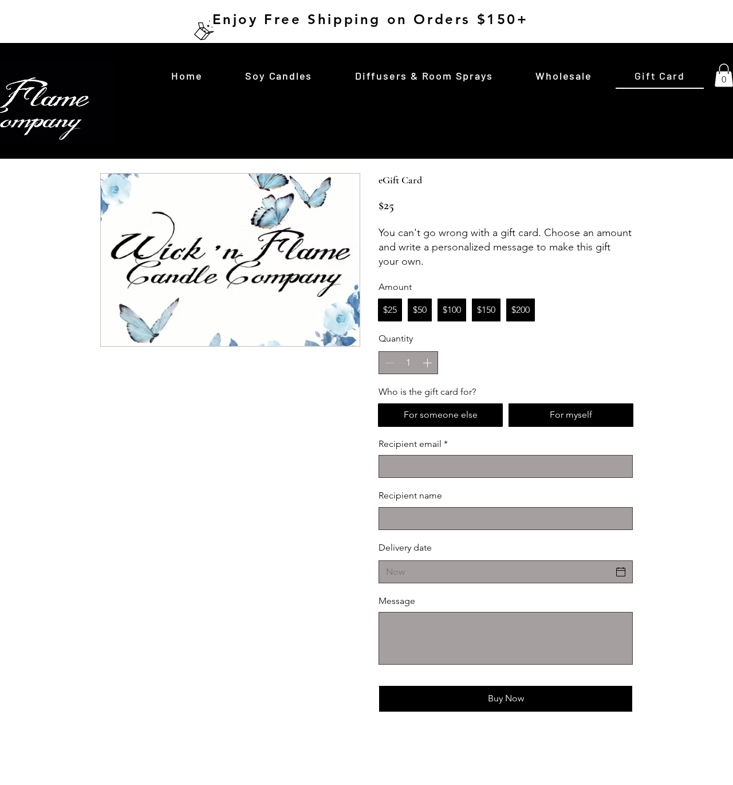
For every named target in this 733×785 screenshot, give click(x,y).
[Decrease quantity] (388, 363)
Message (397, 600)
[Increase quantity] (428, 363)
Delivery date (405, 547)
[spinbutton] (408, 363)
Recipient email (413, 443)
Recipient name (410, 495)
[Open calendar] (621, 572)
